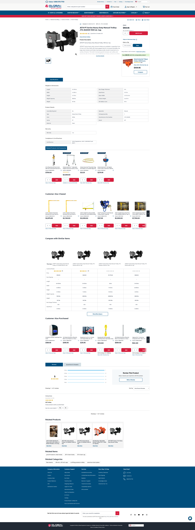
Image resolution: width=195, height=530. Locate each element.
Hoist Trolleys (74, 19)
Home (46, 19)
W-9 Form (67, 495)
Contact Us (109, 1)
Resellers (84, 478)
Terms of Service (114, 516)
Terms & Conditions (94, 527)
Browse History (100, 1)
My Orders (67, 478)
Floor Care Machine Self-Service (72, 503)
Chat (115, 1)
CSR (48, 484)
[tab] (54, 79)
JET (80, 24)
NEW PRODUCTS (103, 13)
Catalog (120, 1)
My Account (67, 475)
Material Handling (54, 19)
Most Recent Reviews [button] (140, 388)
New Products (101, 478)
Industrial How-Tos (102, 484)
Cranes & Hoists (65, 19)
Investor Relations (52, 481)
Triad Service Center (86, 484)
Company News (51, 478)
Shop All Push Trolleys (85, 37)
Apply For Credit (68, 486)
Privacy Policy (106, 516)
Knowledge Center (129, 1)
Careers (49, 475)
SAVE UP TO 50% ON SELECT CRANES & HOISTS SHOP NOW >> (97, 16)
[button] (142, 2)
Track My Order (68, 481)
